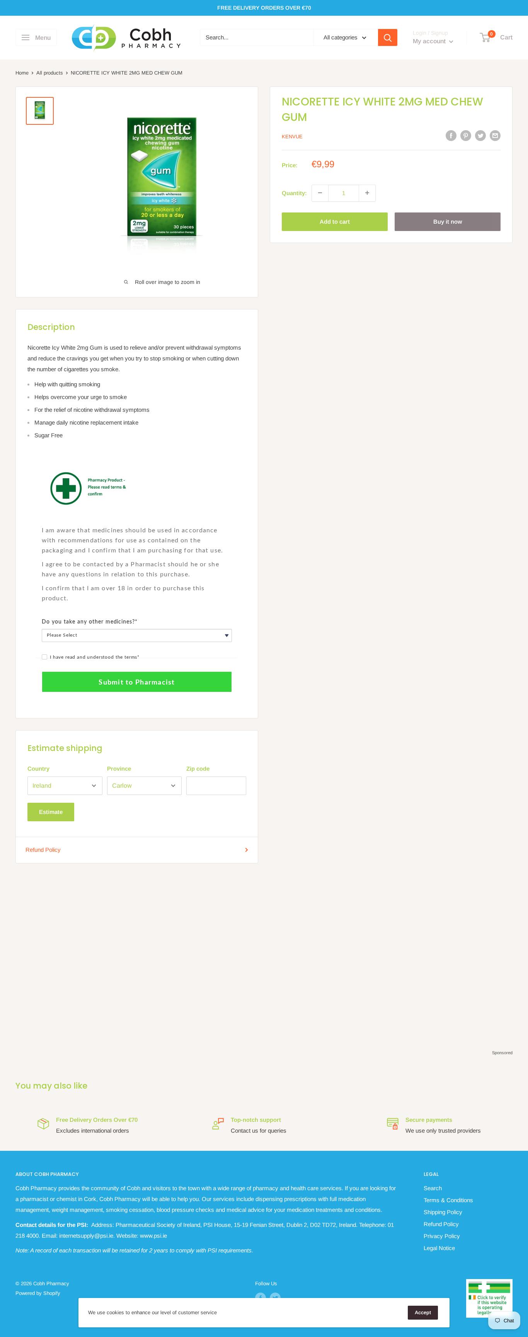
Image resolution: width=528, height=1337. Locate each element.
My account (430, 41)
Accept (423, 1312)
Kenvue (292, 136)
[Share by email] (495, 135)
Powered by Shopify (37, 1293)
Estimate (51, 812)
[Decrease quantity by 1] (320, 193)
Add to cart (335, 221)
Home (22, 73)
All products (49, 73)
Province (119, 768)
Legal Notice (439, 1248)
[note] (137, 521)
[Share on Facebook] (451, 135)
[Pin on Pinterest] (465, 135)
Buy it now (447, 221)
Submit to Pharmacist (137, 682)
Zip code (197, 768)
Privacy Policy (442, 1236)
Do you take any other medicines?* (90, 622)
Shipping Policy (443, 1212)
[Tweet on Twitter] (480, 135)
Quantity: (294, 192)
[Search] (387, 37)
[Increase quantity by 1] (367, 193)
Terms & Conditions (448, 1200)
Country (38, 768)
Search (433, 1188)
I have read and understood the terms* (95, 657)
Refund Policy (43, 849)
